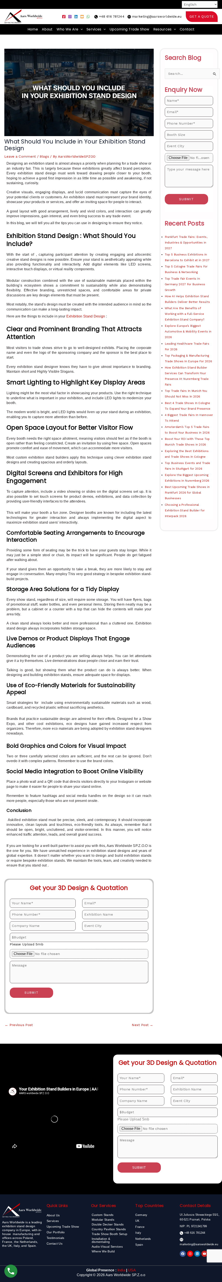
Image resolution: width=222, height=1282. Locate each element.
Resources (162, 29)
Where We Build (103, 1251)
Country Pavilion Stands (109, 1229)
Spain (139, 1244)
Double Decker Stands (108, 1224)
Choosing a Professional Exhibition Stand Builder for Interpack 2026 (185, 510)
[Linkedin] (76, 16)
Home (33, 29)
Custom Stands (103, 1215)
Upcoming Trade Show (129, 29)
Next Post (142, 1025)
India (122, 1270)
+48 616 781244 (111, 16)
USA (132, 1270)
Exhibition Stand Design (85, 316)
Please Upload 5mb (26, 944)
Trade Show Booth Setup (109, 1234)
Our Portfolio (56, 1232)
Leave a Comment (20, 156)
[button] (202, 16)
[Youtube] (82, 16)
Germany (141, 1215)
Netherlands (143, 1238)
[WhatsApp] (88, 16)
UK (137, 1220)
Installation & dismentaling (101, 1240)
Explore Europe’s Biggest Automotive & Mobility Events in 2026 (188, 331)
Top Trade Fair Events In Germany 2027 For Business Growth (185, 284)
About (47, 29)
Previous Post (19, 1025)
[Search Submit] (214, 74)
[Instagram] (70, 16)
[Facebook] (64, 16)
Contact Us (54, 1243)
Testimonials (55, 1238)
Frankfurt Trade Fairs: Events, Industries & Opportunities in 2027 (186, 242)
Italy (138, 1232)
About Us (53, 1215)
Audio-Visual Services (107, 1246)
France (139, 1227)
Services (94, 29)
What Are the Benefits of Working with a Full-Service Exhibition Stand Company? (185, 314)
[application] (80, 29)
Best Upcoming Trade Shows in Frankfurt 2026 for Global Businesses (187, 492)
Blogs (44, 156)
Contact (187, 29)
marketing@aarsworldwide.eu (156, 16)
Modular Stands (103, 1219)
